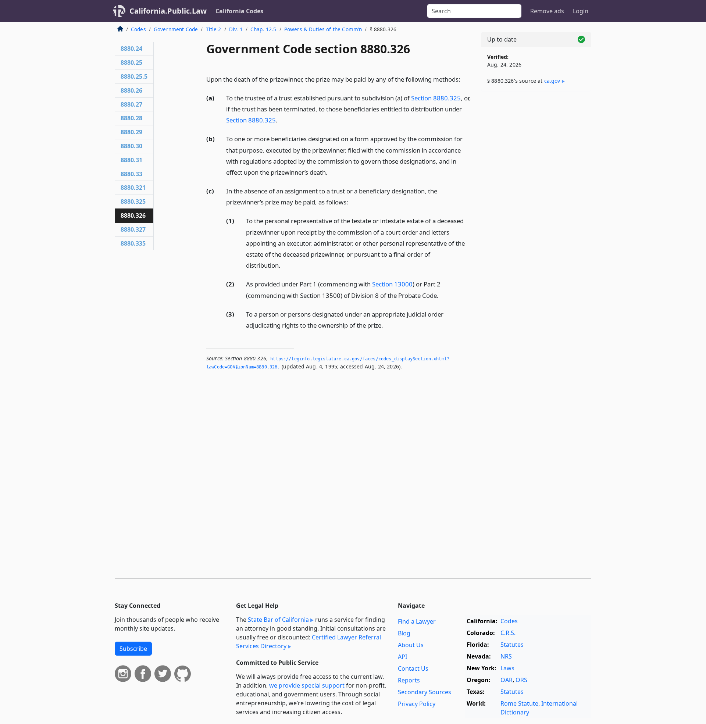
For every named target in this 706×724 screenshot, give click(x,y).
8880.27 (131, 104)
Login (580, 11)
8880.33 (131, 174)
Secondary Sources (424, 692)
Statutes (512, 645)
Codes (138, 29)
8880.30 (131, 146)
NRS (506, 656)
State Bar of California (278, 620)
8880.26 (131, 90)
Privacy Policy (416, 704)
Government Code (176, 29)
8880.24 (131, 48)
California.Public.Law (168, 11)
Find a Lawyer (417, 621)
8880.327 (133, 229)
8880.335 (133, 243)
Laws (507, 668)
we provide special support (307, 685)
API (402, 657)
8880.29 (131, 132)
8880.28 (131, 118)
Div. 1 (236, 29)
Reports (409, 680)
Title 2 (213, 29)
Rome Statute (519, 703)
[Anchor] (464, 79)
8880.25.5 (134, 76)
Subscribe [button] (133, 649)
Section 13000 (392, 284)
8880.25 (131, 62)
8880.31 (131, 160)
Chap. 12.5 (263, 29)
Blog (404, 633)
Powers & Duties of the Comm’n (323, 29)
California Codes (239, 11)
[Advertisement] (536, 212)
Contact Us (413, 668)
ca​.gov (552, 80)
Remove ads (547, 11)
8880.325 (133, 201)
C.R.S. (508, 633)
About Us (411, 645)
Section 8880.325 (436, 98)
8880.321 (133, 187)
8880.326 (133, 215)
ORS (521, 680)
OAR (506, 680)
